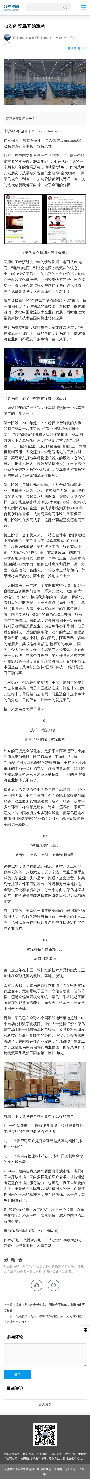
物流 (83, 48)
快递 (74, 48)
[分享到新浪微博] (6, 1260)
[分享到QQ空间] (21, 1260)
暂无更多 (45, 1404)
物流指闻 (42, 37)
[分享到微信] (14, 1260)
